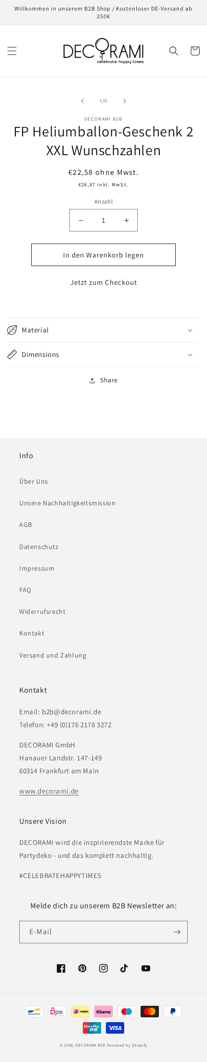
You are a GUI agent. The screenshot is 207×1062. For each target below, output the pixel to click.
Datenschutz (39, 546)
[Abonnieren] (176, 932)
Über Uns (33, 481)
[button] (12, 50)
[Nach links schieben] (82, 100)
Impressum (36, 568)
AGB (25, 524)
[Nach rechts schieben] (124, 100)
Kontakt (31, 633)
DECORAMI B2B (90, 1045)
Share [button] (109, 380)
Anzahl (103, 201)
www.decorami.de (48, 790)
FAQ (25, 590)
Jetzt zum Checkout (103, 282)
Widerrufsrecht (42, 611)
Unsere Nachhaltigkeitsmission (67, 503)
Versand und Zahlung (52, 655)
